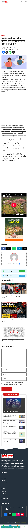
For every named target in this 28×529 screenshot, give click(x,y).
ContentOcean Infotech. (21, 522)
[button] (22, 2)
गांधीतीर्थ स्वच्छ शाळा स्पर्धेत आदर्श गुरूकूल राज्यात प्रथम (9, 421)
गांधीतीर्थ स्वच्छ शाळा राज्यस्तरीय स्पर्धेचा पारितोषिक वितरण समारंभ (9, 432)
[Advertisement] (14, 20)
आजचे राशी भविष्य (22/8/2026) (9, 440)
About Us (3, 491)
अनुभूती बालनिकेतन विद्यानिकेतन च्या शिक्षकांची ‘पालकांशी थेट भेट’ (10, 415)
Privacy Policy (4, 498)
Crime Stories (4, 483)
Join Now (22, 271)
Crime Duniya (10, 48)
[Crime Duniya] (4, 2)
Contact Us (4, 494)
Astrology (3, 478)
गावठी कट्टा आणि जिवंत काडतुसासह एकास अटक (12, 297)
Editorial (3, 480)
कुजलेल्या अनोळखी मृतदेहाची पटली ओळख (13, 340)
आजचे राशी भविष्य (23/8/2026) (9, 426)
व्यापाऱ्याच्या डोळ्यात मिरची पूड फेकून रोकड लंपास (12, 321)
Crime (2, 476)
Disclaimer (3, 496)
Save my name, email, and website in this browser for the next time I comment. (14, 383)
